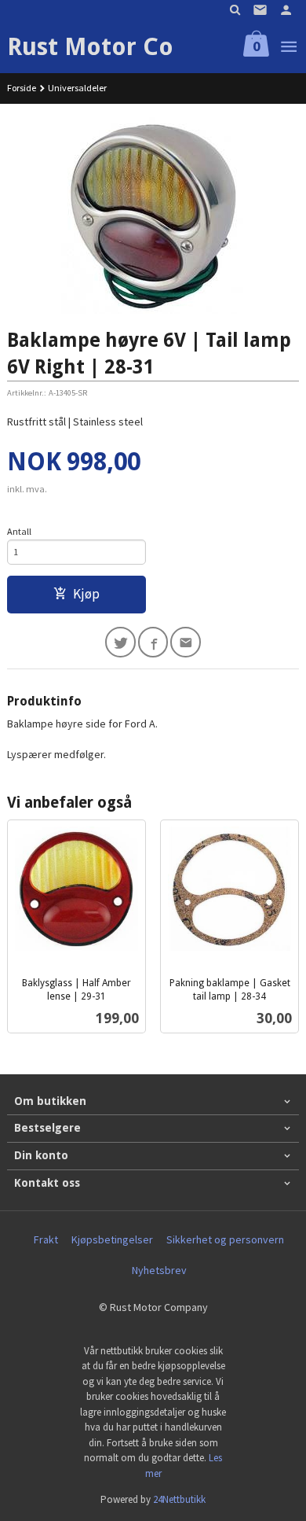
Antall (19, 531)
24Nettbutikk (179, 1499)
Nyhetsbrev (159, 1270)
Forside (21, 88)
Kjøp (86, 593)
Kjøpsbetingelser (112, 1239)
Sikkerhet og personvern (225, 1239)
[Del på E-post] (185, 642)
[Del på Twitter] (120, 642)
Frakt (46, 1239)
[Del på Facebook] (153, 642)
